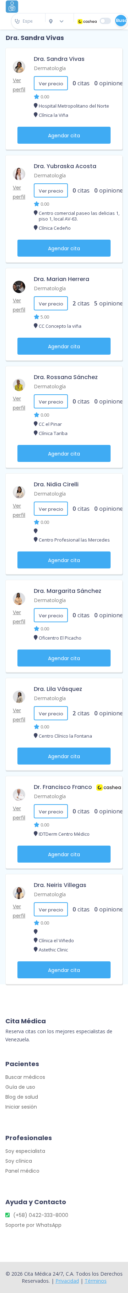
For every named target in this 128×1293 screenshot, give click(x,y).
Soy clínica (18, 1161)
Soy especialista (25, 1151)
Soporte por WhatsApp (33, 1225)
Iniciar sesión (21, 1106)
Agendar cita (64, 135)
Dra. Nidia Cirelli (56, 484)
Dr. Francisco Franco (63, 787)
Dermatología (50, 68)
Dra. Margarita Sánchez (67, 591)
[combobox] (28, 21)
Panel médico (22, 1170)
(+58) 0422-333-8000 (40, 1215)
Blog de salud (21, 1096)
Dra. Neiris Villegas (60, 885)
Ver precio (51, 84)
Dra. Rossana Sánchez (66, 377)
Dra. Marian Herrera (61, 279)
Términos (96, 1280)
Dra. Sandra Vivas (59, 59)
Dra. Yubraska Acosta (65, 166)
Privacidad (67, 1280)
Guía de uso (20, 1087)
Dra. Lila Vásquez (58, 689)
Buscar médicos (25, 1077)
